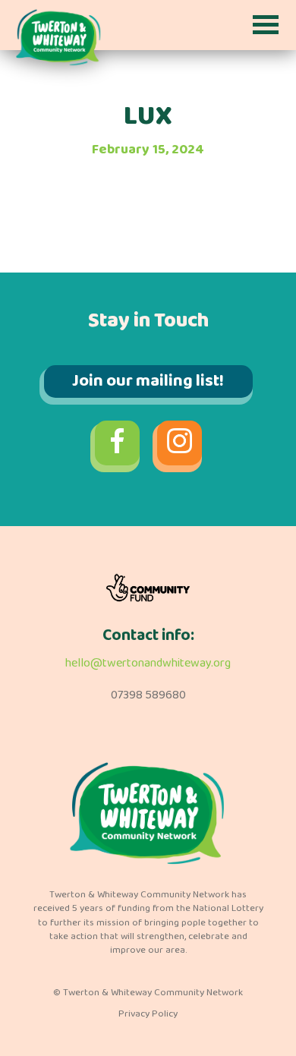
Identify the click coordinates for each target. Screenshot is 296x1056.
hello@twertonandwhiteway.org (148, 663)
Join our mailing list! (148, 381)
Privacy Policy (148, 1014)
